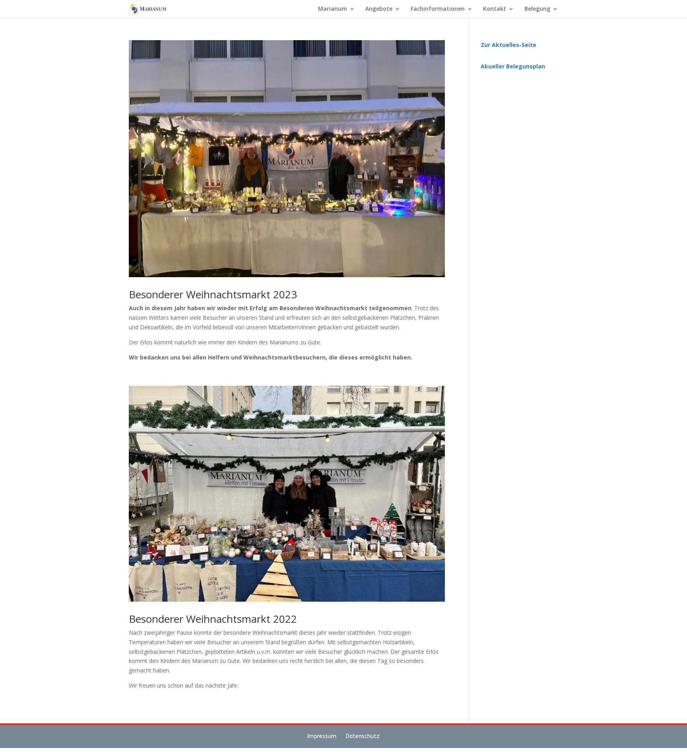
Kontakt (494, 9)
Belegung (537, 9)
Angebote (378, 9)
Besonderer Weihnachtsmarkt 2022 (213, 619)
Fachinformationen (438, 9)
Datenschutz (363, 736)
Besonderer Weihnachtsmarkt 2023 (213, 294)
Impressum (322, 736)
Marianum (332, 9)
